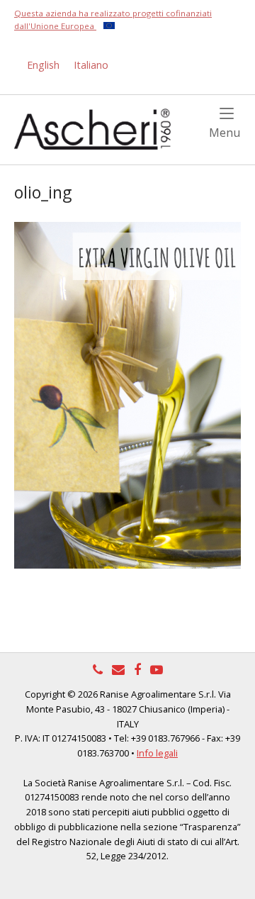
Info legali (157, 753)
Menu (225, 131)
